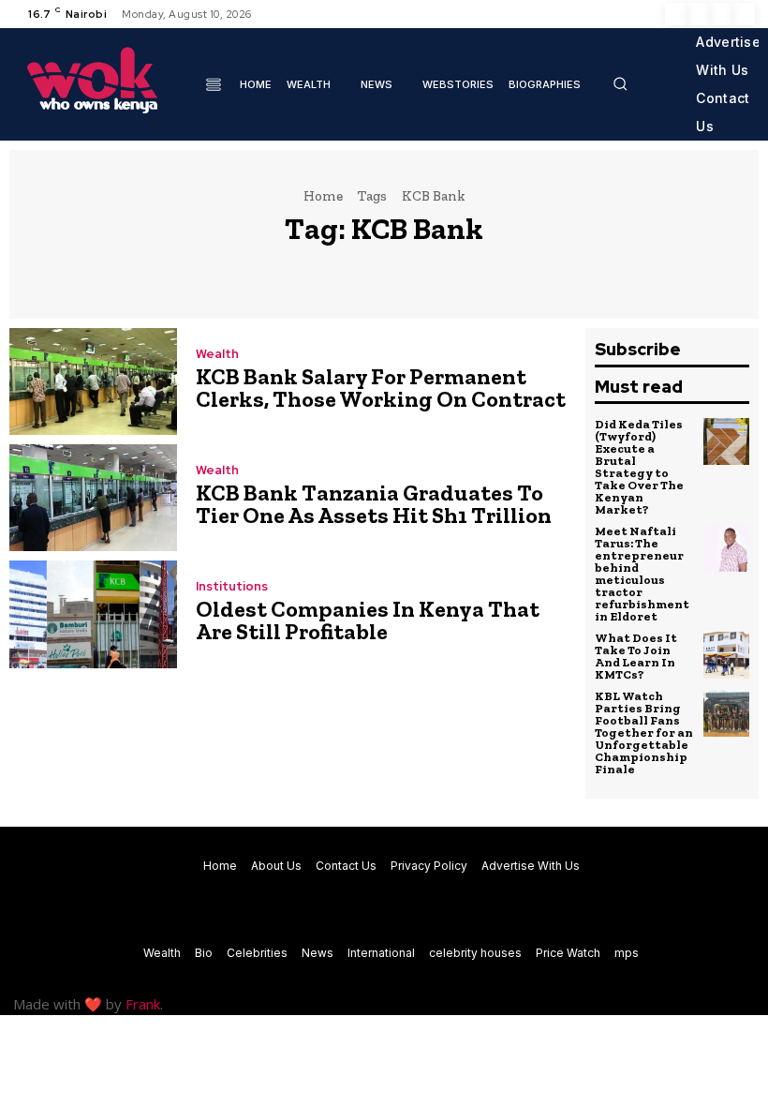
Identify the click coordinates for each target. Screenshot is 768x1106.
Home (323, 195)
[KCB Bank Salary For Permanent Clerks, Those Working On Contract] (93, 381)
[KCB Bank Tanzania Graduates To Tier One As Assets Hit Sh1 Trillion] (93, 497)
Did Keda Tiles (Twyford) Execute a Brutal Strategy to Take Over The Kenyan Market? (639, 466)
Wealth (217, 354)
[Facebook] (676, 14)
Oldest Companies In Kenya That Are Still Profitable (367, 620)
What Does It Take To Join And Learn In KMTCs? (636, 656)
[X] (721, 14)
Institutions (232, 586)
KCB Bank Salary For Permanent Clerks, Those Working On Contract (381, 387)
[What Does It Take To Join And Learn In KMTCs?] (726, 655)
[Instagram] (698, 14)
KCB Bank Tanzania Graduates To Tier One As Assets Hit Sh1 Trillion (374, 504)
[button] (620, 83)
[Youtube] (743, 14)
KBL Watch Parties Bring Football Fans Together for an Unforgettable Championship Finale (644, 732)
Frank (143, 1003)
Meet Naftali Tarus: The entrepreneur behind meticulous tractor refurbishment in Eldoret (642, 573)
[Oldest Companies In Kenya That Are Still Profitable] (93, 613)
